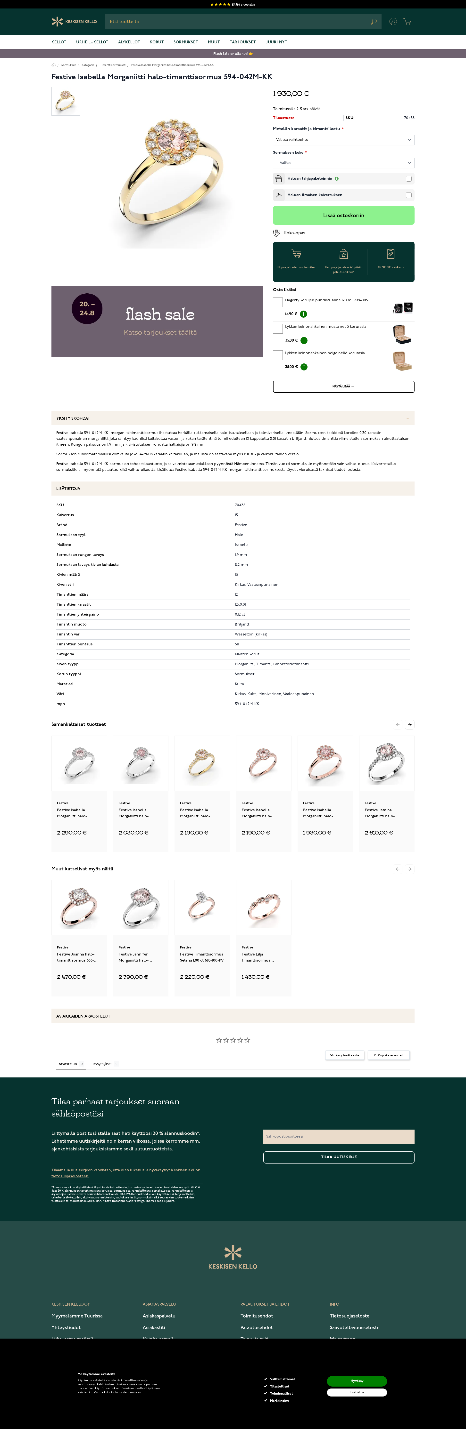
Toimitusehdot (257, 1316)
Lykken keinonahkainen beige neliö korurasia (325, 353)
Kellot (59, 42)
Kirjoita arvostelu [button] (391, 1055)
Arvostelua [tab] (68, 1063)
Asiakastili (154, 1328)
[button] (410, 725)
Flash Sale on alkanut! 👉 (233, 54)
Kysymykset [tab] (102, 1063)
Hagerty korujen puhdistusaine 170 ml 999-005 (326, 300)
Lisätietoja (68, 489)
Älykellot (129, 42)
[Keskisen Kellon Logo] (74, 21)
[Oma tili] (393, 21)
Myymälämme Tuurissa (77, 1316)
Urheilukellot (92, 42)
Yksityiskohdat (73, 419)
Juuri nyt (276, 42)
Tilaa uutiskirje (339, 1157)
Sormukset (186, 42)
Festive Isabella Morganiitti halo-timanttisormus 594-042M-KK (172, 65)
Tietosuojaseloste (349, 1316)
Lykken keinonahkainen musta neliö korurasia (325, 327)
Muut (214, 42)
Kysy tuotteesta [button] (347, 1055)
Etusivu (53, 65)
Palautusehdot (257, 1328)
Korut (157, 42)
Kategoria (88, 65)
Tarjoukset (243, 42)
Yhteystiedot (66, 1328)
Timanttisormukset (112, 65)
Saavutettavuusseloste (355, 1328)
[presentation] (275, 175)
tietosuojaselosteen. (70, 1176)
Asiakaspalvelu (159, 1316)
